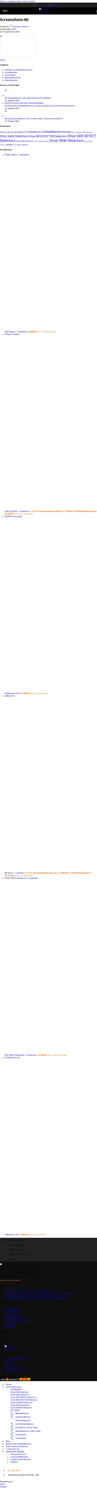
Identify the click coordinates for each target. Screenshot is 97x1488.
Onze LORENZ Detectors (41, 141)
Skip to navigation (8, 1)
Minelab (66, 131)
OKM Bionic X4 (11, 1234)
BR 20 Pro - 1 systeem (14, 873)
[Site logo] (48, 12)
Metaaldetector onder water (17, 1321)
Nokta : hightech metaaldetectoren (82, 132)
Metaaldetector (12, 1308)
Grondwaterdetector (14, 1316)
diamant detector (7, 132)
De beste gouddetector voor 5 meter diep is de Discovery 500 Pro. (34, 118)
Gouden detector (12, 1311)
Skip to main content (26, 1)
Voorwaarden (11, 1367)
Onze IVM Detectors (25, 141)
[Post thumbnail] (9, 95)
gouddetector (20, 132)
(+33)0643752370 (42, 5)
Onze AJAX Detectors (14, 136)
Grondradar (10, 75)
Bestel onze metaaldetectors (17, 1359)
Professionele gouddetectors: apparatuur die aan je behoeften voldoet (36, 1298)
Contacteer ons (11, 1372)
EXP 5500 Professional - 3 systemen (21, 1055)
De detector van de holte (16, 1319)
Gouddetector (11, 72)
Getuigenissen (11, 1361)
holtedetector (34, 131)
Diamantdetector (12, 1313)
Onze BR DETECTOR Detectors (48, 136)
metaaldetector (52, 132)
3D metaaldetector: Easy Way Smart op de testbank (28, 98)
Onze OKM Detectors (66, 140)
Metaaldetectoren (13, 77)
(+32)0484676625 (55, 5)
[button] (51, 1240)
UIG (15, 145)
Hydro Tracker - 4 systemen (17, 511)
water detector (22, 145)
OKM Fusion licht (12, 693)
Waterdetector (11, 80)
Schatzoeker (10, 1324)
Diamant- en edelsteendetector (19, 70)
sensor (9, 144)
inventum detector (20, 26)
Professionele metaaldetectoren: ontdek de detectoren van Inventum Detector (40, 105)
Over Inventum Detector (16, 1369)
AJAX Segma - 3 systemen (16, 331)
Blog (7, 1364)
